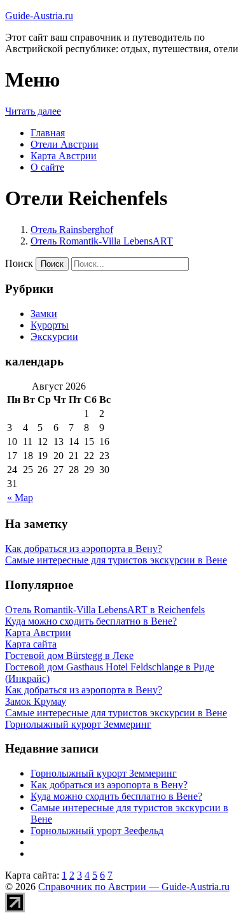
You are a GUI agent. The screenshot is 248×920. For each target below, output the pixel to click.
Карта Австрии (64, 155)
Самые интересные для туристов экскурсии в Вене (116, 560)
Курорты (50, 325)
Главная (48, 132)
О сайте (47, 167)
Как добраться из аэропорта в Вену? (83, 548)
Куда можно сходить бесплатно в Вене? (116, 796)
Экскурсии (54, 336)
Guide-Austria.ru (39, 15)
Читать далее (33, 111)
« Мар (20, 497)
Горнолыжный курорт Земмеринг (104, 773)
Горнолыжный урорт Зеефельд (97, 830)
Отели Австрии (65, 144)
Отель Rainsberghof (72, 229)
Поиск (19, 263)
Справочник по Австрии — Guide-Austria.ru (134, 886)
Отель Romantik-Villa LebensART (102, 241)
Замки (44, 313)
